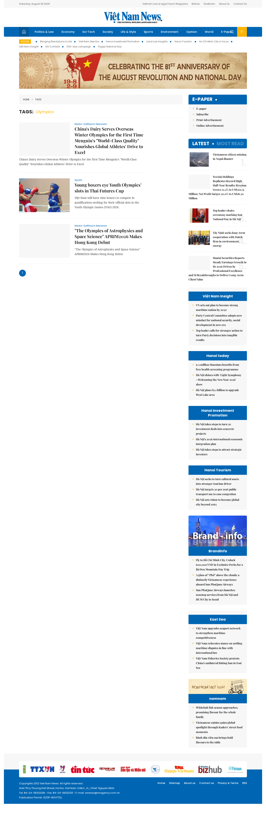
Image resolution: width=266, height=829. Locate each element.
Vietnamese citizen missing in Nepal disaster (230, 157)
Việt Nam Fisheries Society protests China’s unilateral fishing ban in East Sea (219, 663)
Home (26, 99)
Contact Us (240, 3)
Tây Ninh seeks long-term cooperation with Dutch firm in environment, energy (229, 239)
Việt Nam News (133, 17)
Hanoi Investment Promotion (122, 41)
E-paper (202, 99)
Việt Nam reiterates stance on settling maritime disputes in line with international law (219, 648)
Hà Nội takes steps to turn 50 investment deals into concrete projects (215, 428)
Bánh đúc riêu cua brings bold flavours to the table (214, 740)
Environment (169, 32)
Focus (25, 41)
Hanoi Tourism (183, 41)
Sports (148, 32)
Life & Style (128, 32)
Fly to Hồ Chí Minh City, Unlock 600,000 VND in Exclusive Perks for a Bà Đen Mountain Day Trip (219, 564)
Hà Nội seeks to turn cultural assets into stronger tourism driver (217, 481)
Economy (68, 32)
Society (108, 32)
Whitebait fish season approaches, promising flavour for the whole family (217, 712)
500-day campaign (79, 46)
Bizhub (196, 3)
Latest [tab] (200, 143)
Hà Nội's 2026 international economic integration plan (219, 441)
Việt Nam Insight (29, 46)
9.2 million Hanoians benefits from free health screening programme (217, 367)
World (209, 32)
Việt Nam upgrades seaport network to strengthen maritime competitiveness (218, 633)
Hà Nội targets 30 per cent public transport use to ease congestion (216, 491)
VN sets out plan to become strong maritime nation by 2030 (217, 307)
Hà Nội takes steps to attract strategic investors (219, 452)
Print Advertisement (209, 120)
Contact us (206, 783)
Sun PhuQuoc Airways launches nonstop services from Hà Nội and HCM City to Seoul (217, 594)
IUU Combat (52, 46)
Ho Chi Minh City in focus (214, 41)
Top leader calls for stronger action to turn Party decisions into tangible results (219, 335)
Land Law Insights (157, 41)
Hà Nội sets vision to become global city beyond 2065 (217, 502)
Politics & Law (44, 32)
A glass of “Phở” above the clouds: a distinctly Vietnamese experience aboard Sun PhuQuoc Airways (217, 579)
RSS (244, 783)
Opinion (191, 32)
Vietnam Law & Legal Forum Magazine (165, 3)
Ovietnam (209, 3)
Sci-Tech (88, 32)
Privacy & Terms (228, 783)
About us (189, 783)
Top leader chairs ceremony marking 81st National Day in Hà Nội (227, 215)
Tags (38, 99)
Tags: (26, 112)
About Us (224, 3)
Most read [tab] (230, 143)
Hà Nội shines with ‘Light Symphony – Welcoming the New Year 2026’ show (218, 379)
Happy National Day (110, 46)
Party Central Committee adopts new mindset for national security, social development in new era (219, 320)
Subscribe (202, 114)
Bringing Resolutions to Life (56, 41)
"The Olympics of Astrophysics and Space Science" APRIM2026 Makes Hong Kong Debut (109, 236)
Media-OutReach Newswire (91, 124)
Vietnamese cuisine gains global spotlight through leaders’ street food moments (219, 727)
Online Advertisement (210, 125)
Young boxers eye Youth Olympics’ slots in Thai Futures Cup (108, 188)
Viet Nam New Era (89, 41)
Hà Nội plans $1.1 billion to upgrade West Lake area (217, 392)
